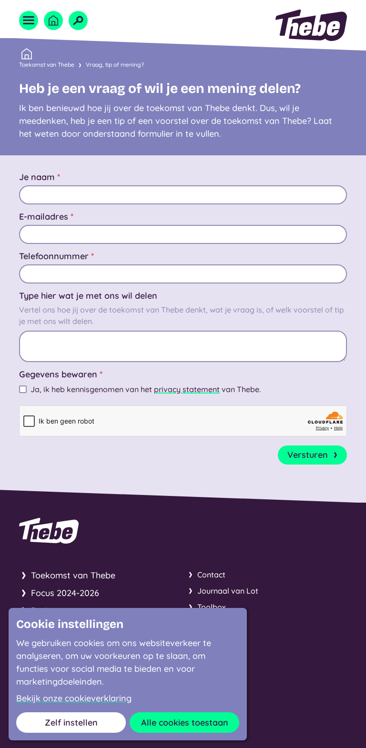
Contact (211, 574)
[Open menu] (28, 20)
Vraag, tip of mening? (115, 64)
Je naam (39, 177)
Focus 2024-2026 (65, 592)
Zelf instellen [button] (71, 722)
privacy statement (187, 389)
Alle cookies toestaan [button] (184, 722)
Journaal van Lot (227, 591)
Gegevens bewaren (60, 374)
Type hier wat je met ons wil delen (88, 295)
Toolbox (211, 607)
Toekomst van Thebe (46, 64)
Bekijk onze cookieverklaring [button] (74, 698)
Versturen (307, 454)
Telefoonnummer (56, 256)
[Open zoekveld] (78, 20)
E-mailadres (46, 216)
